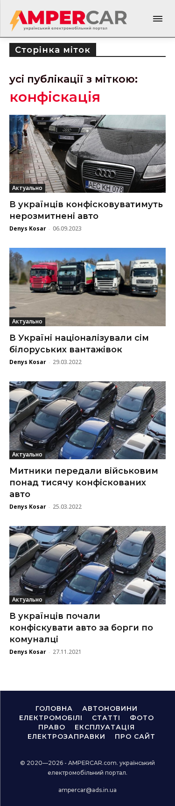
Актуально (27, 188)
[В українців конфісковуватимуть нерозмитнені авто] (87, 154)
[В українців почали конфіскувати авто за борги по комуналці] (87, 565)
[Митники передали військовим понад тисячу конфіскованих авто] (87, 420)
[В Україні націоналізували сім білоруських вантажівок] (87, 287)
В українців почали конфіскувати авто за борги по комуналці (81, 628)
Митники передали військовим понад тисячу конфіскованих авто (83, 482)
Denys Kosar (27, 228)
